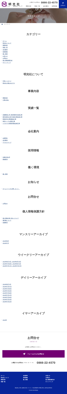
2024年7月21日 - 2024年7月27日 (12, 266)
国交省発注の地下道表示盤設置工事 (12, 117)
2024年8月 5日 (7, 284)
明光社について (7, 43)
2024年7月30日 (7, 288)
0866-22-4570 (49, 2)
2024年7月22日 (7, 301)
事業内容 (5, 45)
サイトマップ (7, 62)
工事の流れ (6, 100)
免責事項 (5, 222)
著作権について (7, 220)
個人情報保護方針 (8, 60)
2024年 (5, 320)
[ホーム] (2, 24)
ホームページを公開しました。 (11, 189)
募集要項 (5, 159)
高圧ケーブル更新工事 (9, 121)
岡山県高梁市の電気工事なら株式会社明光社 (42, 387)
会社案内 (5, 49)
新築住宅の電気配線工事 (9, 119)
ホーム (5, 41)
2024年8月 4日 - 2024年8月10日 (12, 261)
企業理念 (5, 138)
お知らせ (5, 56)
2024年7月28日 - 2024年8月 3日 (12, 264)
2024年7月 (6, 243)
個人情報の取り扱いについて (11, 218)
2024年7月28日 (7, 293)
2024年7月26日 (7, 297)
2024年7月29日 (7, 291)
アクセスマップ (7, 142)
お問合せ (5, 58)
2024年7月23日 (7, 299)
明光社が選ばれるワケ (9, 83)
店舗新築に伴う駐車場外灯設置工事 (12, 115)
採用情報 (5, 52)
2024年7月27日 (7, 295)
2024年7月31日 (7, 286)
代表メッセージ (7, 81)
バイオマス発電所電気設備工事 (11, 123)
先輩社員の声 (6, 157)
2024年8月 (6, 241)
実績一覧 (5, 47)
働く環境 (5, 54)
